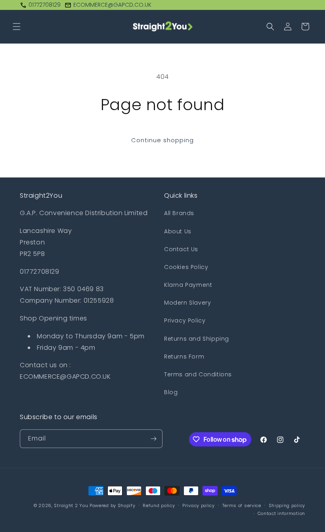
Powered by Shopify (113, 505)
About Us (177, 231)
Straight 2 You (71, 505)
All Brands (179, 213)
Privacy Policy (184, 320)
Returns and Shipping (196, 339)
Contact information (281, 513)
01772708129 (45, 5)
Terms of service (241, 505)
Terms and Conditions (198, 374)
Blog (171, 392)
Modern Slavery (187, 303)
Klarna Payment (188, 285)
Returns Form (184, 356)
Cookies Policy (186, 267)
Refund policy (159, 505)
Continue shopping (162, 140)
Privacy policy (198, 505)
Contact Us (181, 249)
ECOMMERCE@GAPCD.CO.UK (112, 5)
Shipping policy (287, 505)
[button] (16, 26)
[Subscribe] (153, 438)
